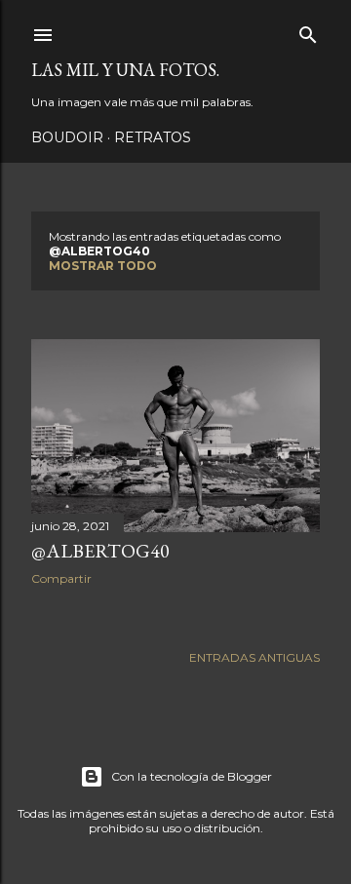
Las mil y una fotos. (125, 69)
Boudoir (67, 137)
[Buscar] (308, 31)
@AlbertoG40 (100, 550)
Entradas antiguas (254, 657)
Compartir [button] (61, 578)
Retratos (152, 137)
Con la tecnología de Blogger (191, 776)
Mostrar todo (103, 265)
